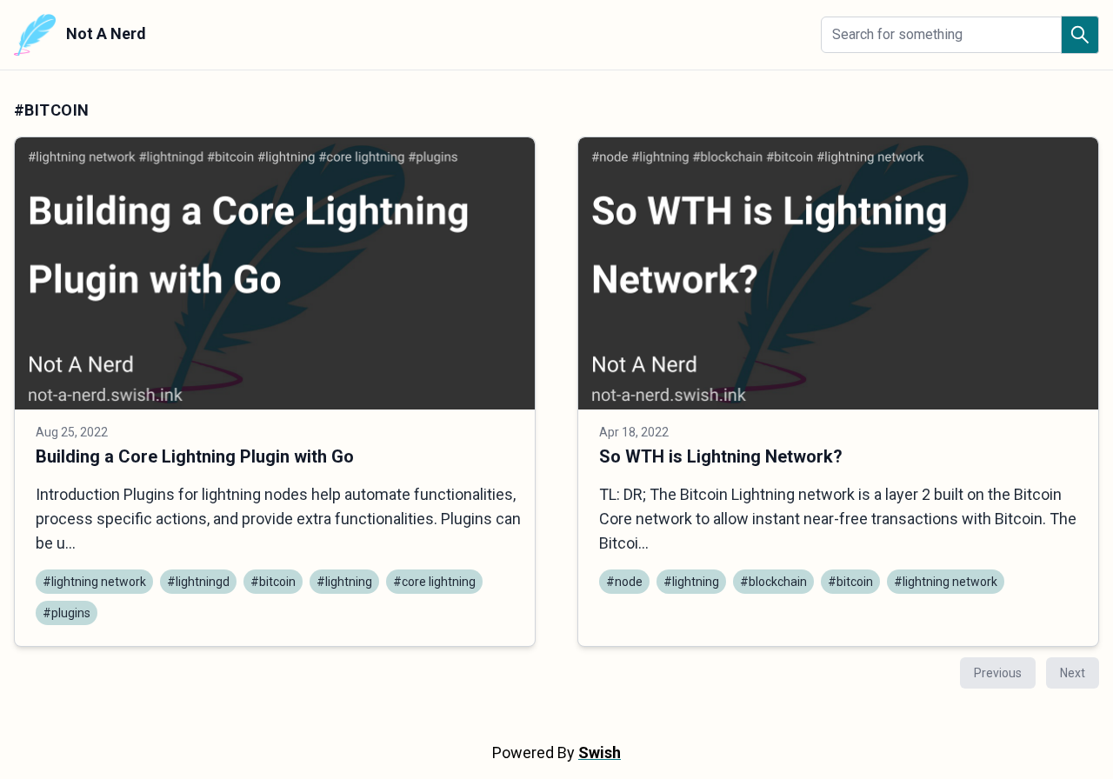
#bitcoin (273, 582)
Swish (599, 752)
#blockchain (773, 582)
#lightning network (94, 582)
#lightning (344, 582)
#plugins (66, 613)
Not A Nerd (104, 33)
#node (624, 582)
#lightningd (198, 582)
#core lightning (434, 582)
